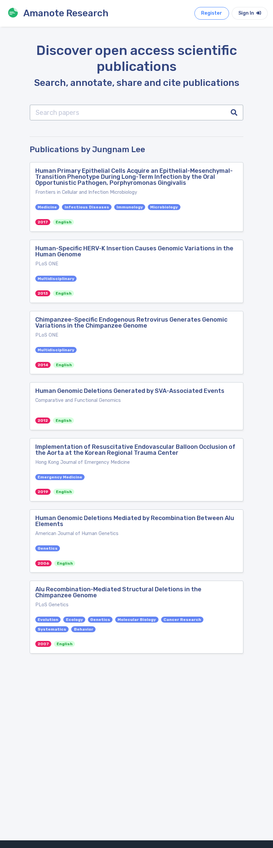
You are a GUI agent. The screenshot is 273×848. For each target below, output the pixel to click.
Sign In (246, 13)
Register (211, 13)
